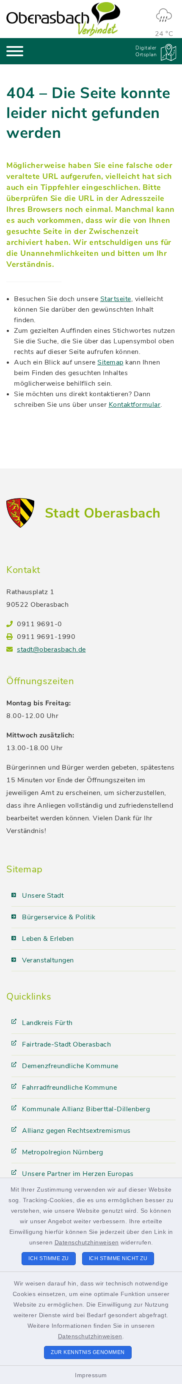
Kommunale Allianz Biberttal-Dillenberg (86, 1109)
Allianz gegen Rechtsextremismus (76, 1130)
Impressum (91, 1375)
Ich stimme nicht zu (118, 1258)
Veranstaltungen (48, 960)
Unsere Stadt (42, 895)
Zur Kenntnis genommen (88, 1352)
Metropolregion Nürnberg (62, 1152)
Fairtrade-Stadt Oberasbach (66, 1044)
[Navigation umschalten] (15, 51)
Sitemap (110, 362)
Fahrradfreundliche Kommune (69, 1087)
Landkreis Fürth (47, 1023)
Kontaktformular (135, 404)
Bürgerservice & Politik (59, 917)
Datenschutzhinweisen (87, 1242)
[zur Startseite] (63, 19)
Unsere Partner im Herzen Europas (77, 1173)
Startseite (115, 299)
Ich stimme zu (48, 1258)
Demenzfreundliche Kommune (70, 1066)
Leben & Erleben (48, 938)
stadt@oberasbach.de (51, 649)
